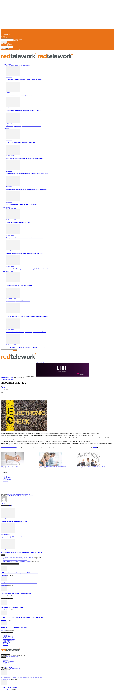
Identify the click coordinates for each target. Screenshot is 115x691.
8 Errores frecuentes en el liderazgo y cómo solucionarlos (21, 95)
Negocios (5, 476)
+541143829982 (8, 667)
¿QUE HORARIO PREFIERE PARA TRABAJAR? (18, 494)
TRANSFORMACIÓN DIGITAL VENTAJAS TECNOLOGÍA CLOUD (25, 347)
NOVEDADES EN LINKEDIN (9, 687)
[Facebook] (12, 396)
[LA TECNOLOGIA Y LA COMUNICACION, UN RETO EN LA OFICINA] (95, 459)
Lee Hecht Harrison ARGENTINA (9, 447)
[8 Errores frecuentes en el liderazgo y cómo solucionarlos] (13, 91)
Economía (5, 473)
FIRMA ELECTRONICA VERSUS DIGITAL (9, 466)
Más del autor (14, 505)
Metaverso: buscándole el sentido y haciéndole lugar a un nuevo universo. (26, 332)
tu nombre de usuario (17, 39)
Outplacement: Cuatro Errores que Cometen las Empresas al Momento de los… (27, 173)
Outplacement (6, 128)
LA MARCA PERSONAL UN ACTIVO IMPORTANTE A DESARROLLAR (22, 617)
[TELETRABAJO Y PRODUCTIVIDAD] (4, 604)
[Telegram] (42, 396)
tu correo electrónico (17, 47)
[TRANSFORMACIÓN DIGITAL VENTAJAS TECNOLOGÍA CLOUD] (13, 343)
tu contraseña (15, 40)
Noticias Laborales (7, 477)
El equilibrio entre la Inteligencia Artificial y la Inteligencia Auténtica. (24, 253)
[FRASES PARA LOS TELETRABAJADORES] (4, 625)
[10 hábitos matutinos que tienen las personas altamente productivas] (4, 580)
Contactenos (5, 663)
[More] (57, 396)
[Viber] (52, 396)
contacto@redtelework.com (12, 656)
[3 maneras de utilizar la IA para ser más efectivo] (13, 281)
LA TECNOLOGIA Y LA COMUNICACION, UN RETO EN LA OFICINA (91, 466)
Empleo (4, 475)
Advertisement (6, 662)
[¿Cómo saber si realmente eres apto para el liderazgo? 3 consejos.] (13, 106)
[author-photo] (4, 502)
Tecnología (5, 481)
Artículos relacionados (6, 505)
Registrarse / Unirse (7, 34)
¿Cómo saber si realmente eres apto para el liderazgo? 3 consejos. (23, 110)
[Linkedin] (27, 396)
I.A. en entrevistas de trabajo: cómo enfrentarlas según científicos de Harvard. (27, 269)
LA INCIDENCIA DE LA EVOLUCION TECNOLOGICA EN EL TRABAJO (22, 677)
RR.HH (15, 208)
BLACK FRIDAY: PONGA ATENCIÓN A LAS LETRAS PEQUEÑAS (52, 466)
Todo (7, 65)
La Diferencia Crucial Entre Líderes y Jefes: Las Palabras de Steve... (19, 573)
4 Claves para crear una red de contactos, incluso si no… (21, 142)
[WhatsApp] (22, 396)
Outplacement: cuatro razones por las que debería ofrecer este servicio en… (26, 189)
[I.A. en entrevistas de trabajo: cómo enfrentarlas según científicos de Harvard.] (13, 265)
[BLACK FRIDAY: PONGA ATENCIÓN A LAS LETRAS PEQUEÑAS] (57, 459)
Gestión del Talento (7, 64)
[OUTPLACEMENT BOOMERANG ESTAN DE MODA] (13, 200)
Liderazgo (27, 65)
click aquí (95, 447)
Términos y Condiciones (8, 661)
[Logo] (19, 62)
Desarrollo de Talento (20, 65)
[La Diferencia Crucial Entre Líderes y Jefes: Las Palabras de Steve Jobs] (13, 75)
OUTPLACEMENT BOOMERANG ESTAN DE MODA (21, 204)
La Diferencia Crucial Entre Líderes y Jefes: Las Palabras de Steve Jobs (18, 557)
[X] (17, 396)
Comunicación (9, 77)
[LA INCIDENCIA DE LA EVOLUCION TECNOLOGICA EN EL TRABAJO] (4, 674)
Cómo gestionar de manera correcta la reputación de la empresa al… (24, 158)
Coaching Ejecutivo (12, 65)
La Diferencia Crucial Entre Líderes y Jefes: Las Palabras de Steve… (24, 79)
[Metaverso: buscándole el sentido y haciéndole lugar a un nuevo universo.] (13, 328)
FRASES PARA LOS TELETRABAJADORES (14, 627)
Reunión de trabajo (7, 479)
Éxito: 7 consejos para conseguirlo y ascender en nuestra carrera (23, 126)
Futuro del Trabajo (10, 155)
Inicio (2, 377)
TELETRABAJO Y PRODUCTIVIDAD (12, 607)
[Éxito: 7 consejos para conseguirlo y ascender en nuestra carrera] (13, 122)
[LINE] (47, 396)
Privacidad (5, 660)
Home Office (11, 208)
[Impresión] (37, 396)
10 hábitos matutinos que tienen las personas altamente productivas (17, 558)
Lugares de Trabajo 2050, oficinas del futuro (18, 222)
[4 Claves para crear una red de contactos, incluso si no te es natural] (13, 138)
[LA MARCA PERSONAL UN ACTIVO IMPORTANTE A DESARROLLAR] (4, 614)
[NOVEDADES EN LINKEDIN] (4, 684)
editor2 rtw (3, 387)
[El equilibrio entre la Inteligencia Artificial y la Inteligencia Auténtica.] (13, 249)
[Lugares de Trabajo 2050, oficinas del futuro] (13, 218)
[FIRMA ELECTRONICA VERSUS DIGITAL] (19, 459)
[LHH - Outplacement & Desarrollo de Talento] (62, 376)
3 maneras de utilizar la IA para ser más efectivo (19, 285)
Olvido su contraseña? (5, 43)
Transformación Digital (11, 219)
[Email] (32, 396)
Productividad (6, 478)
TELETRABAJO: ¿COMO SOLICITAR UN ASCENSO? (20, 495)
